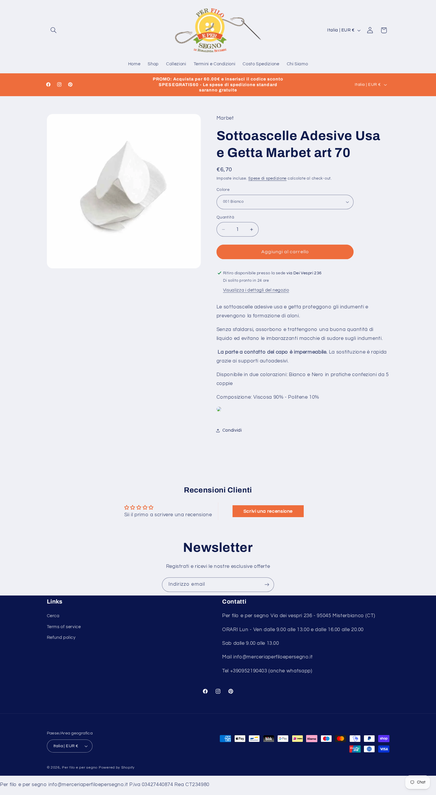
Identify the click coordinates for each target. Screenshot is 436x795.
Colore (223, 190)
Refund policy (61, 637)
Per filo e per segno (80, 767)
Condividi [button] (232, 430)
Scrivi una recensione (268, 511)
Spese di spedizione (267, 178)
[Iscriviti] (267, 584)
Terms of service (64, 627)
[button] (54, 30)
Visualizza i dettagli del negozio (256, 290)
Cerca (53, 616)
